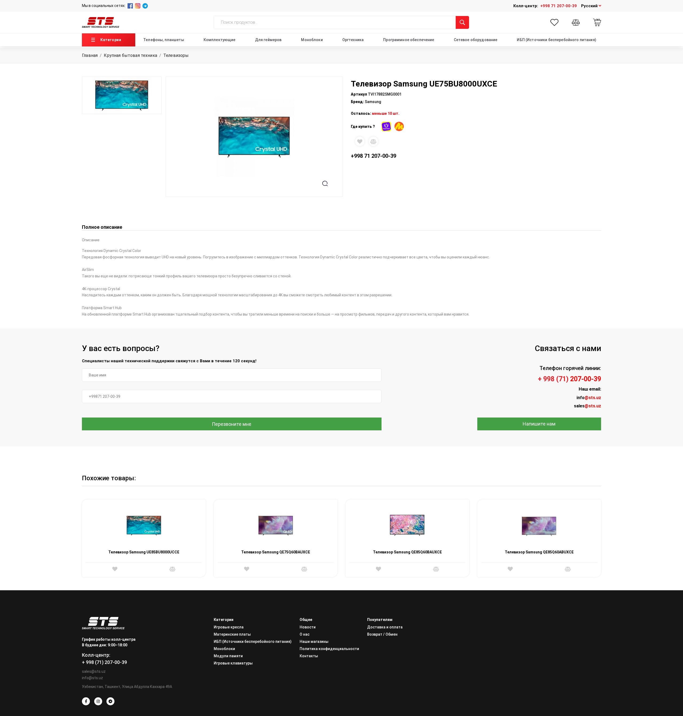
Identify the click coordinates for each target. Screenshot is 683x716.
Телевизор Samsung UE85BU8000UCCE (143, 552)
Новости (308, 627)
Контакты (309, 656)
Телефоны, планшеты (163, 40)
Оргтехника (353, 40)
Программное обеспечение (408, 40)
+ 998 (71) (569, 379)
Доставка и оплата (385, 627)
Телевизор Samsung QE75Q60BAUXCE (275, 552)
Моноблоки (312, 40)
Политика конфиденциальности (329, 649)
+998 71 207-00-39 (558, 5)
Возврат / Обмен (382, 634)
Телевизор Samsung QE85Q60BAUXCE (407, 552)
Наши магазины (314, 641)
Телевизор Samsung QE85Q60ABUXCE (539, 552)
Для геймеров (268, 40)
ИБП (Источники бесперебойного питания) (556, 40)
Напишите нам (539, 424)
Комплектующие (220, 40)
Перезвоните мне (231, 424)
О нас (304, 634)
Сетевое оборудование (476, 40)
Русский (590, 5)
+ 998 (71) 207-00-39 (104, 662)
